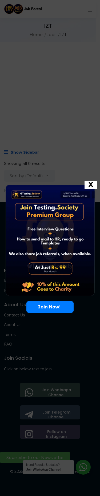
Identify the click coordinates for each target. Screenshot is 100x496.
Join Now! (50, 306)
